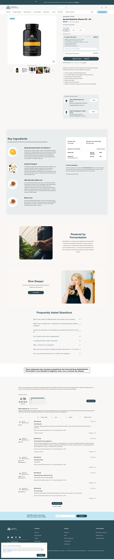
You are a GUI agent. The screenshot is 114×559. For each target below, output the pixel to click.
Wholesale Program (100, 538)
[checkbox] (89, 417)
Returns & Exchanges (68, 538)
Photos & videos (87, 417)
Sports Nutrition (27, 12)
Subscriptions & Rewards (101, 532)
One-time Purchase (72, 53)
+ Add (93, 100)
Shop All (8, 12)
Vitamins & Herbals (69, 12)
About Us (37, 532)
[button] (37, 398)
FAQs (65, 535)
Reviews (36, 538)
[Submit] (66, 7)
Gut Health (60, 12)
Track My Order (67, 541)
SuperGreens (46, 12)
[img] (34, 409)
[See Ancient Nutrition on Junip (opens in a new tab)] (60, 506)
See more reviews (57, 503)
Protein (53, 12)
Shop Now (72, 2)
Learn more (84, 62)
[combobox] (56, 7)
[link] (68, 16)
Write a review (91, 401)
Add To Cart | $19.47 (81, 59)
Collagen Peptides (17, 12)
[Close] (45, 544)
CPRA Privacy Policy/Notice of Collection (56, 550)
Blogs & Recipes (38, 535)
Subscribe (81, 516)
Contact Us (66, 532)
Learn (92, 12)
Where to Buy (37, 541)
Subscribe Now (71, 37)
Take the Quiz (102, 12)
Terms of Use (9, 550)
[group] (90, 37)
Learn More (36, 292)
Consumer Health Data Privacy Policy (96, 550)
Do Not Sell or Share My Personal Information (76, 550)
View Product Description (69, 24)
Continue (41, 555)
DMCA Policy (67, 544)
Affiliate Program (99, 535)
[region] (24, 550)
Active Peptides (37, 12)
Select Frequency (66, 34)
